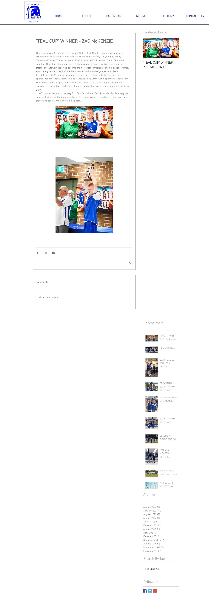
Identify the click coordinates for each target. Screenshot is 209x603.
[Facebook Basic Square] (145, 591)
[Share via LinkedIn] (53, 252)
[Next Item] (174, 47)
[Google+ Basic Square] (155, 591)
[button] (86, 16)
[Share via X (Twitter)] (45, 252)
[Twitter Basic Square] (150, 591)
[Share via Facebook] (37, 252)
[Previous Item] (148, 47)
